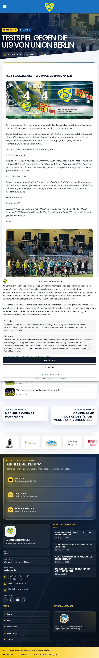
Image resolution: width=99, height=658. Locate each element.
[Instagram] (11, 599)
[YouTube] (17, 599)
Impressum (62, 378)
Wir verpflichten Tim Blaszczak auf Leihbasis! (73, 546)
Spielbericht (9, 30)
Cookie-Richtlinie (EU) (45, 655)
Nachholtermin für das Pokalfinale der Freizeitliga (73, 558)
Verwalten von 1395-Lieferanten (16, 356)
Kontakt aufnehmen (18, 589)
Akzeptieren (49, 360)
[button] (91, 254)
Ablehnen (49, 367)
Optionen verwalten (49, 374)
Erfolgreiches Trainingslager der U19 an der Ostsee (72, 570)
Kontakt (10, 639)
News (9, 620)
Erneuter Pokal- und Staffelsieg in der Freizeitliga (73, 534)
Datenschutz (51, 378)
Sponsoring (12, 633)
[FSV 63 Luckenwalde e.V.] (10, 531)
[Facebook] (5, 599)
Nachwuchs (12, 627)
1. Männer (25, 30)
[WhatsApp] (23, 599)
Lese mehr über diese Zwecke (40, 356)
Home (9, 614)
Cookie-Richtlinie (39, 378)
